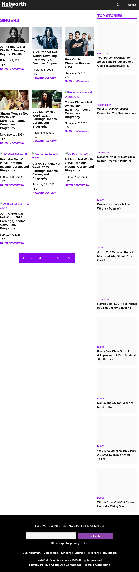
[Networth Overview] (14, 5)
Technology (104, 105)
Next (68, 258)
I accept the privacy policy (71, 543)
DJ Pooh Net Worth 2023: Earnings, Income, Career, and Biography (79, 165)
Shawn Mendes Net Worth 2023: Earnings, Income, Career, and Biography (14, 121)
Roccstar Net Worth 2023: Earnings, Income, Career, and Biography (14, 165)
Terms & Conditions (96, 564)
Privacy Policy (38, 564)
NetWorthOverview (12, 68)
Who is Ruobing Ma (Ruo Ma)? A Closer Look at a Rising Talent (116, 454)
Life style (102, 53)
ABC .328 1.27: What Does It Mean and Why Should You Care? (115, 256)
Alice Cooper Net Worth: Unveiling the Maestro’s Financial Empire (44, 57)
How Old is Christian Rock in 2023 (77, 63)
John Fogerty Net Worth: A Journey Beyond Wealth (12, 50)
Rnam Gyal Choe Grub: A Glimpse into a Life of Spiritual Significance (116, 355)
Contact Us (73, 564)
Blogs (100, 200)
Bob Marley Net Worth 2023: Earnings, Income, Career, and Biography (45, 119)
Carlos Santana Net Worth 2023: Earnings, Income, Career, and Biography (46, 171)
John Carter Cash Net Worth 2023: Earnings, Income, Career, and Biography (13, 221)
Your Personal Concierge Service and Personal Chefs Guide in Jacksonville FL (115, 61)
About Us (57, 564)
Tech (100, 248)
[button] (118, 5)
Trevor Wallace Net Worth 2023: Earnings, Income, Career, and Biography (78, 110)
